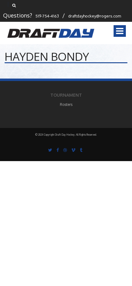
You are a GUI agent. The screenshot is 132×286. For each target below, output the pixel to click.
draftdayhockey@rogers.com (94, 16)
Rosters (66, 104)
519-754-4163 (47, 16)
